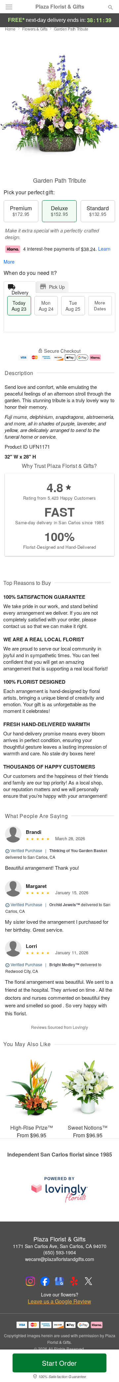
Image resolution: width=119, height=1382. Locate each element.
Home (10, 28)
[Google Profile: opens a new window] (59, 1281)
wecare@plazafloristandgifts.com (59, 1259)
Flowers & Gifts (35, 28)
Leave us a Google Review (59, 1301)
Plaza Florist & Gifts (59, 6)
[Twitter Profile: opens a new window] (88, 1281)
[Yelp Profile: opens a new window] (74, 1281)
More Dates (100, 305)
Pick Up (57, 286)
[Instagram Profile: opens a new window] (30, 1281)
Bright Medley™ (64, 965)
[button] (105, 1367)
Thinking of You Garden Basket (78, 850)
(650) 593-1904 (59, 1252)
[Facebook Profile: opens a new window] (45, 1281)
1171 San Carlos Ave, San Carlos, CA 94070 (59, 1246)
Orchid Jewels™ (64, 905)
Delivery (20, 291)
